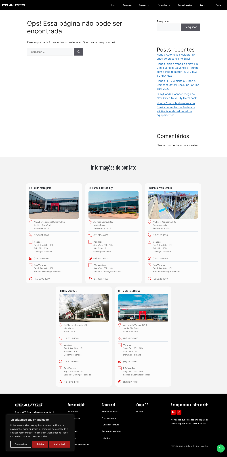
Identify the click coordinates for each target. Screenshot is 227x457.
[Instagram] (179, 412)
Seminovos (127, 5)
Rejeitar (40, 444)
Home (113, 5)
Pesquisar (163, 21)
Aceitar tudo (59, 444)
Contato (219, 5)
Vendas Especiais (185, 5)
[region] (40, 433)
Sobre (202, 5)
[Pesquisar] (78, 52)
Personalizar (21, 444)
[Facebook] (173, 412)
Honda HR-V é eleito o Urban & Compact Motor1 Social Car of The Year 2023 (178, 84)
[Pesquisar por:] (50, 51)
